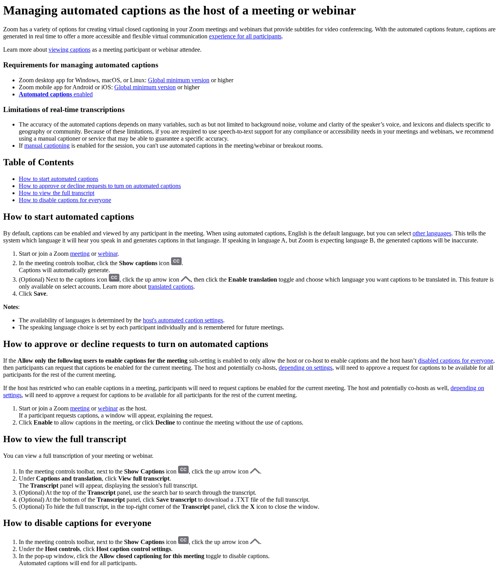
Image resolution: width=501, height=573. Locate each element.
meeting (80, 253)
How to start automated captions (58, 178)
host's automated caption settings (183, 320)
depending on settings (305, 367)
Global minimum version (178, 80)
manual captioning (47, 145)
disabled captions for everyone (455, 360)
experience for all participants (245, 36)
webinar (107, 253)
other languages (432, 233)
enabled (56, 94)
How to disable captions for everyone (65, 200)
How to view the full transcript (56, 193)
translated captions (170, 286)
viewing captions (69, 49)
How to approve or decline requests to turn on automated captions (100, 186)
